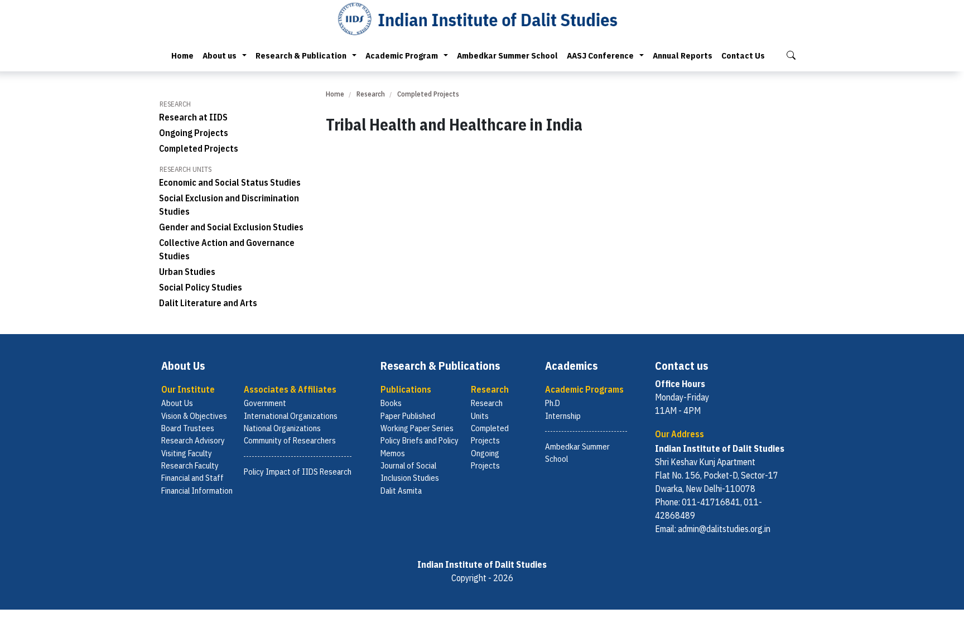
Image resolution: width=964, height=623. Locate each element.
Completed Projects (198, 148)
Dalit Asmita (401, 490)
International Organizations (291, 415)
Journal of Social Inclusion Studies (409, 471)
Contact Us (743, 55)
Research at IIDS (193, 117)
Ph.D (552, 403)
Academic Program (401, 55)
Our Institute (188, 389)
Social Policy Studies (200, 287)
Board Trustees (187, 428)
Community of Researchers (290, 440)
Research (370, 94)
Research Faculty (190, 465)
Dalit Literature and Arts (208, 302)
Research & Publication (301, 55)
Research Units (487, 409)
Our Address (679, 434)
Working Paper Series (417, 428)
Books (391, 403)
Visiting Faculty (186, 453)
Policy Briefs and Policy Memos (419, 446)
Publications (405, 389)
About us (220, 55)
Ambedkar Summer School (507, 55)
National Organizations (282, 428)
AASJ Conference (600, 55)
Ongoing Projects (193, 132)
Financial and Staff (192, 477)
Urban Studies (187, 271)
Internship (563, 415)
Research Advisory (193, 440)
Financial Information (197, 490)
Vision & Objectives (194, 415)
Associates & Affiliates (290, 389)
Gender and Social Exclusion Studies (231, 227)
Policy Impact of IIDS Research (297, 471)
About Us (177, 403)
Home (182, 55)
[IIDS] (481, 18)
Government (265, 403)
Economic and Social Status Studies (230, 182)
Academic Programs (584, 389)
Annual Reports (682, 55)
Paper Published (407, 415)
